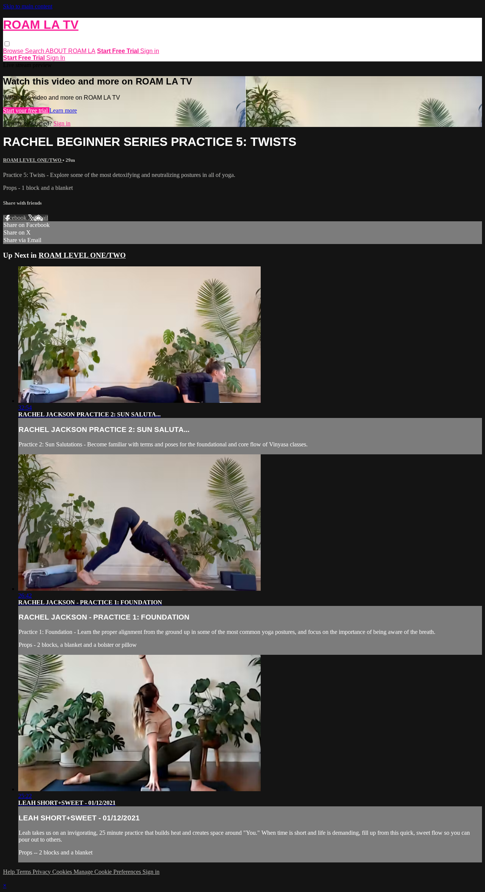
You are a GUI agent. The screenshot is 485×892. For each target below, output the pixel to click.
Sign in (149, 51)
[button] (7, 43)
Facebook (15, 217)
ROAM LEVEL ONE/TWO (33, 160)
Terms (24, 872)
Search (35, 51)
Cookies (63, 872)
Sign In (55, 58)
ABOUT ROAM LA (70, 51)
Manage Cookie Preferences (108, 872)
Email (41, 217)
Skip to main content (27, 6)
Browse (14, 51)
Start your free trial (26, 110)
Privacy (42, 872)
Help (9, 872)
